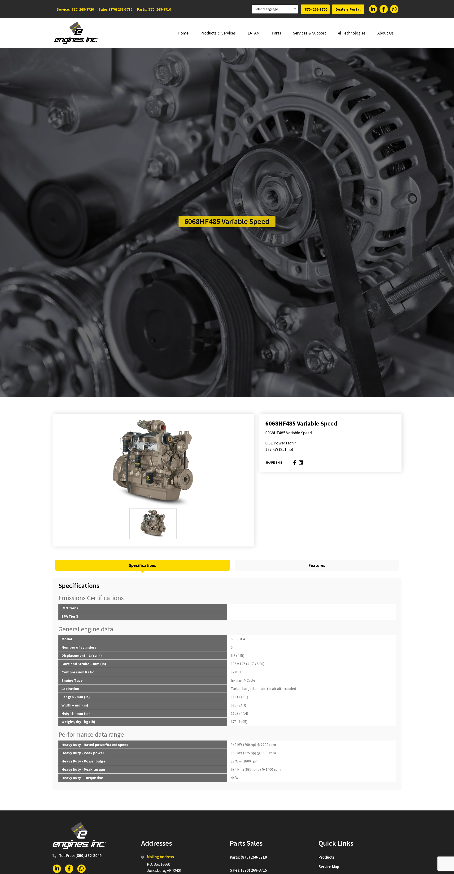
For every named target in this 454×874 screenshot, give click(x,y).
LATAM (254, 33)
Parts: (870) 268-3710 (154, 9)
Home (183, 33)
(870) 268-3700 (315, 9)
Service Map (329, 866)
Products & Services (218, 33)
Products (327, 857)
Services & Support (309, 33)
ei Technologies (352, 33)
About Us (385, 33)
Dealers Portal (348, 9)
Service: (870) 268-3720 (75, 9)
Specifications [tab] (142, 565)
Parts (276, 33)
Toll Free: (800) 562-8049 (80, 855)
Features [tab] (317, 565)
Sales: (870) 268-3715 (115, 9)
